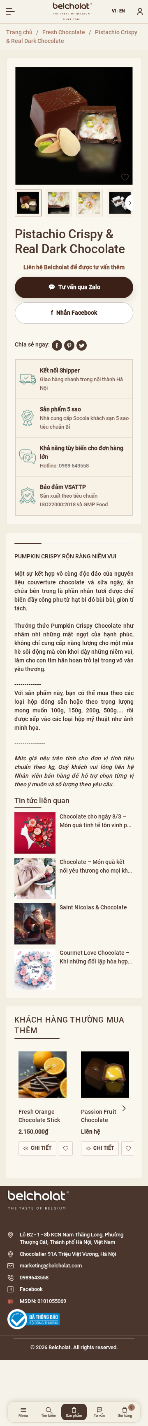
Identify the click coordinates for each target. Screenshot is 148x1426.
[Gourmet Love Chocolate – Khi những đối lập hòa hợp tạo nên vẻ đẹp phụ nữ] (35, 969)
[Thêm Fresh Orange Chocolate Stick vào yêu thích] (66, 1148)
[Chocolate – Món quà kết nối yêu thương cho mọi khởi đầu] (35, 878)
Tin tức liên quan (41, 800)
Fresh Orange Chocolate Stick (39, 1115)
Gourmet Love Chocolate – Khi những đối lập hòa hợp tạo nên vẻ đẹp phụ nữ (95, 957)
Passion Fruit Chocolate (98, 1115)
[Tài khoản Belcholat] (137, 11)
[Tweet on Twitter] (81, 345)
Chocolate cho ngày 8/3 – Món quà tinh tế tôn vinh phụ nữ (97, 821)
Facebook (31, 1289)
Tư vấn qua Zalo (74, 287)
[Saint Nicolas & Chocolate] (35, 923)
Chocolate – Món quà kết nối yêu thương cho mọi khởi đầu (96, 867)
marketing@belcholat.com (51, 1265)
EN (122, 11)
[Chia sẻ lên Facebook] (57, 345)
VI (114, 11)
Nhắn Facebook (74, 312)
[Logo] (74, 1200)
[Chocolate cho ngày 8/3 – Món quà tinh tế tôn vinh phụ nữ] (35, 833)
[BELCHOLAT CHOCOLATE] (72, 11)
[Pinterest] (69, 345)
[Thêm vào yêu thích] (125, 176)
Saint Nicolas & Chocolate (93, 907)
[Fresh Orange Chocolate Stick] (42, 1073)
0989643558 (34, 1277)
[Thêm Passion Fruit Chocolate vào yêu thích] (128, 1148)
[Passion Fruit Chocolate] (105, 1073)
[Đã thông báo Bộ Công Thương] (33, 1319)
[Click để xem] (74, 125)
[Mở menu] (10, 11)
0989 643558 (74, 466)
